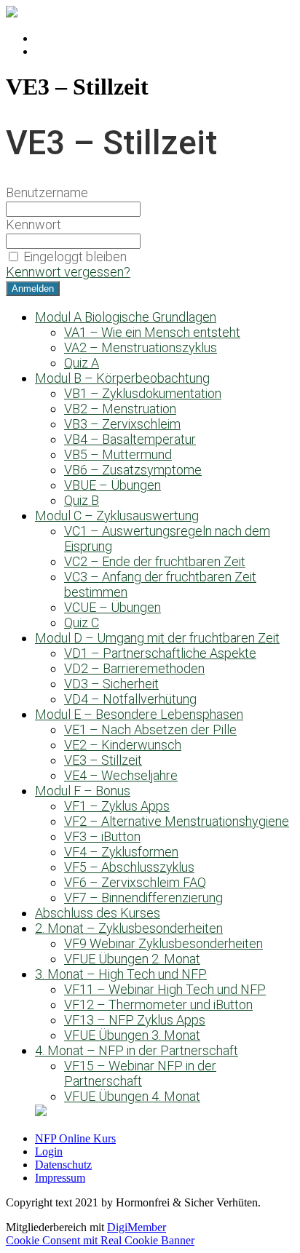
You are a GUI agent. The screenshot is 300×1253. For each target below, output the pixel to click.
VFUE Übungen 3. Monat (132, 1035)
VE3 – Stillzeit (103, 760)
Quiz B (81, 500)
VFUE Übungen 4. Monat (132, 1096)
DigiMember (136, 1227)
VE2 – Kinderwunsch (122, 744)
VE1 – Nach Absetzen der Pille (150, 729)
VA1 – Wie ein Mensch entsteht (152, 332)
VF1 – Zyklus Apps (117, 806)
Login (49, 38)
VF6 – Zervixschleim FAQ (135, 882)
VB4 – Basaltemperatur (130, 439)
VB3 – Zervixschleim (122, 423)
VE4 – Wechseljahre (121, 775)
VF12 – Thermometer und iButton (158, 1004)
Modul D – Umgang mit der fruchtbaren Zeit (157, 637)
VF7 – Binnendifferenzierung (143, 897)
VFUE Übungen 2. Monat (132, 958)
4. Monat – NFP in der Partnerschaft (136, 1050)
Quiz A (81, 362)
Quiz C (81, 622)
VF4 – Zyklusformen (121, 851)
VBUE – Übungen (112, 485)
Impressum (60, 1178)
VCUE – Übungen (112, 607)
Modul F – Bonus (82, 790)
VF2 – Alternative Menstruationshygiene (176, 821)
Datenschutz (63, 1164)
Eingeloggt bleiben (75, 256)
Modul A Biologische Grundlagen (125, 317)
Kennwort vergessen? (68, 271)
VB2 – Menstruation (120, 408)
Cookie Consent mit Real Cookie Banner (100, 1240)
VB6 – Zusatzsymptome (133, 469)
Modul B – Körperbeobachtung (122, 378)
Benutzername (47, 192)
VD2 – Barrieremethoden (134, 668)
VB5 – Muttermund (118, 454)
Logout (51, 51)
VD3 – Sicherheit (111, 683)
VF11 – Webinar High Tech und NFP (165, 989)
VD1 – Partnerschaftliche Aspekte (160, 653)
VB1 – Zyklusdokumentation (142, 393)
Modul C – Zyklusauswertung (117, 515)
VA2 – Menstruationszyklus (140, 347)
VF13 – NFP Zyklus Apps (134, 1019)
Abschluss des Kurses (97, 912)
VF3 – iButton (102, 836)
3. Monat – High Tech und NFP (121, 974)
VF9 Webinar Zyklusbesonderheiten (163, 943)
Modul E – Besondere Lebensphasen (139, 714)
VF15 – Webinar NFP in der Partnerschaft (140, 1073)
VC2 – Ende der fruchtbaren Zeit (154, 561)
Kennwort (33, 224)
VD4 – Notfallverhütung (130, 699)
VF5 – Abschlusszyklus (129, 867)
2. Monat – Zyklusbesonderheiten (129, 928)
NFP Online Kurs (75, 1138)
